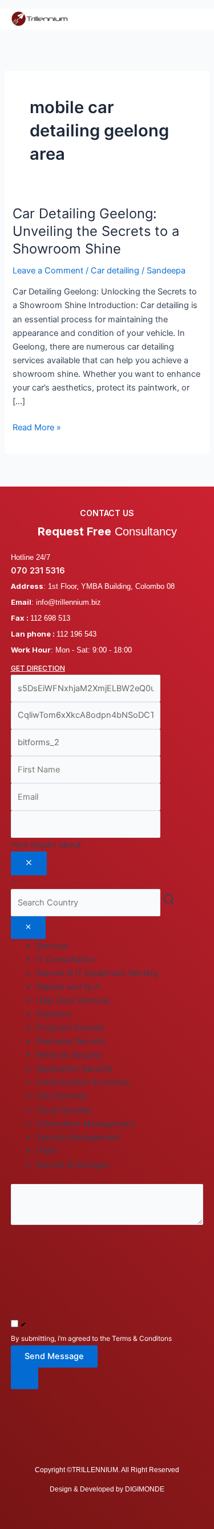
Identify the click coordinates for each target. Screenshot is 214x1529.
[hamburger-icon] (190, 19)
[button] (107, 1379)
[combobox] (107, 863)
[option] (120, 959)
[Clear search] (28, 927)
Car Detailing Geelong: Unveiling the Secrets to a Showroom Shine (96, 231)
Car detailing (115, 270)
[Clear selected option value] (29, 863)
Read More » (37, 427)
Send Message (54, 1356)
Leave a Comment (48, 270)
